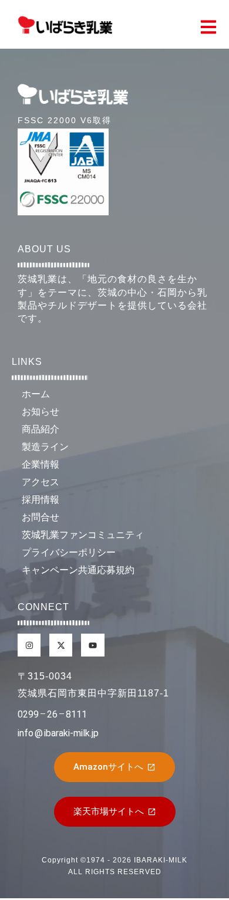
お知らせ (40, 411)
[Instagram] (170, 815)
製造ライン (45, 446)
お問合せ (40, 517)
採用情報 (40, 499)
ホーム (36, 394)
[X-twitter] (202, 815)
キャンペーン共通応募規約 (78, 570)
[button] (208, 28)
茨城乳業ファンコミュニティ (83, 534)
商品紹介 (40, 429)
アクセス (40, 482)
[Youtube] (92, 645)
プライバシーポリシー (69, 552)
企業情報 (40, 464)
